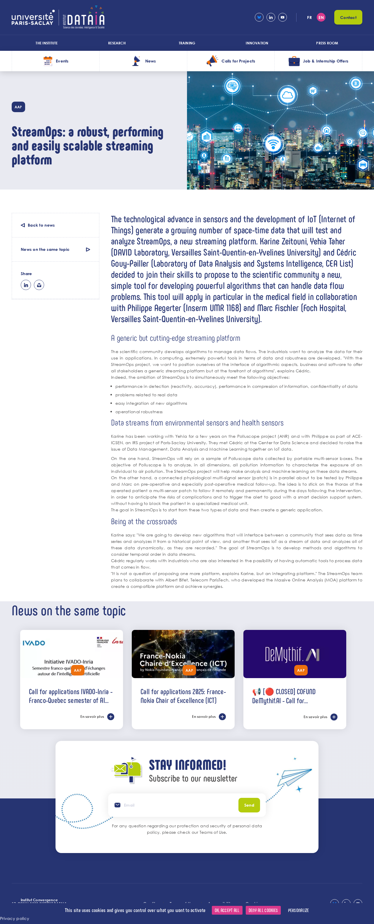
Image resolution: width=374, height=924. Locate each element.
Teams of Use (213, 832)
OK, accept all (227, 910)
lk (26, 285)
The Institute (47, 43)
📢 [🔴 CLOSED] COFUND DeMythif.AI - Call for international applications (284, 696)
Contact (348, 17)
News (150, 60)
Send (249, 805)
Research (117, 43)
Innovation (257, 43)
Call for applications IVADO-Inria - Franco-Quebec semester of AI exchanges (70, 695)
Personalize (298, 910)
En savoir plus (92, 716)
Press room (327, 43)
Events (62, 60)
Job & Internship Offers (325, 60)
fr (309, 17)
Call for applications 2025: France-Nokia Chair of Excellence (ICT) (183, 695)
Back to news (41, 225)
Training (187, 43)
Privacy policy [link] (14, 918)
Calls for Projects (238, 60)
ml (39, 285)
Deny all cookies (263, 910)
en (321, 17)
